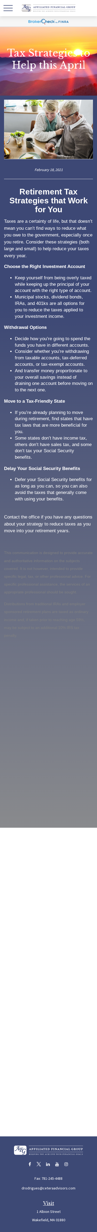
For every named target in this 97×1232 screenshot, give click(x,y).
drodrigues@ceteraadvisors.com (48, 1188)
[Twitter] (39, 1164)
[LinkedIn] (48, 1164)
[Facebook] (29, 1164)
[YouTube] (57, 1164)
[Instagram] (66, 1164)
